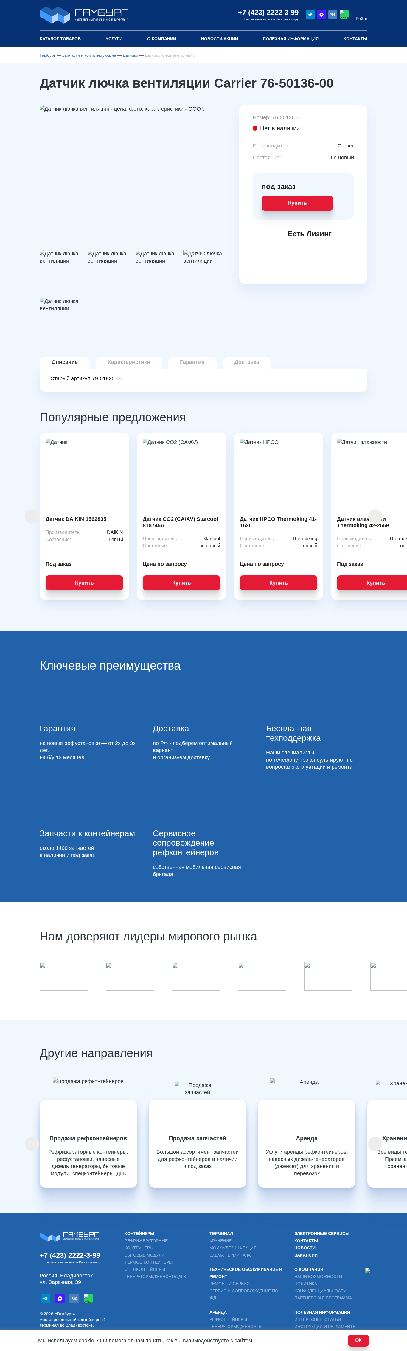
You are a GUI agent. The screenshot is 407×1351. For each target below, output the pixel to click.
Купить (297, 203)
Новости (305, 1248)
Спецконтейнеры (145, 1269)
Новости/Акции (219, 38)
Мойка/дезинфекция (233, 1248)
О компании (161, 38)
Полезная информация (322, 1312)
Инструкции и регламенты (325, 1326)
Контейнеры (139, 1233)
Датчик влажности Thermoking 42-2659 (363, 522)
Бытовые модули (144, 1255)
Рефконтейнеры (228, 1319)
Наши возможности (318, 1276)
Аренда (218, 1312)
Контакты (355, 38)
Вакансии (306, 1255)
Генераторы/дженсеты (235, 1326)
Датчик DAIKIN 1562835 (76, 519)
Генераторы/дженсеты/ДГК (155, 1276)
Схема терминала (230, 1255)
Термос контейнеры (149, 1262)
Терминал (221, 1233)
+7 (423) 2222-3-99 (268, 12)
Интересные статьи (317, 1319)
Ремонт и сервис (229, 1283)
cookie (86, 1341)
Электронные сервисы (321, 1233)
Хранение (220, 1240)
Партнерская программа (323, 1298)
